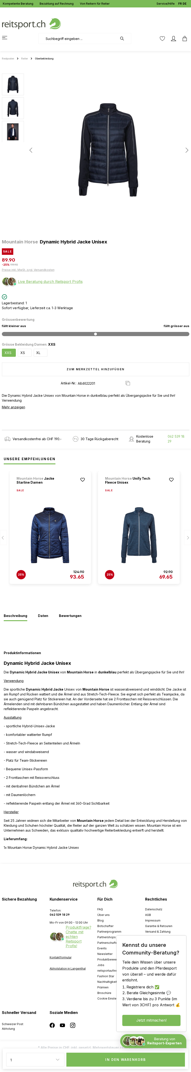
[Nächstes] (185, 150)
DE (185, 3)
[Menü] (7, 37)
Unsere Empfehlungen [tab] (29, 459)
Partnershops (106, 937)
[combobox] (78, 38)
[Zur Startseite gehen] (31, 23)
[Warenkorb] (183, 38)
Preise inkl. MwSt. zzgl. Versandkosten (28, 270)
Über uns (103, 915)
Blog (100, 920)
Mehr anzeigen (13, 407)
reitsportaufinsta (108, 970)
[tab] (15, 616)
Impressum (152, 920)
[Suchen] (124, 38)
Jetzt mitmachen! (151, 1020)
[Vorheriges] (30, 150)
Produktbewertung (110, 959)
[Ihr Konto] (173, 38)
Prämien (103, 987)
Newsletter (105, 954)
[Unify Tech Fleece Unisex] (139, 535)
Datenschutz (153, 909)
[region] (95, 150)
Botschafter (105, 926)
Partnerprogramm (109, 931)
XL (38, 353)
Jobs (100, 965)
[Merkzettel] (162, 38)
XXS (8, 353)
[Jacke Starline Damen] (50, 535)
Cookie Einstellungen (111, 998)
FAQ (100, 909)
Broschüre (104, 993)
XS (22, 353)
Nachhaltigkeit (107, 981)
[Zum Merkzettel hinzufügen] (82, 479)
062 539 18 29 (176, 438)
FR (180, 3)
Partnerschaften (108, 942)
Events (102, 948)
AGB (148, 915)
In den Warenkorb (125, 1060)
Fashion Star (105, 976)
